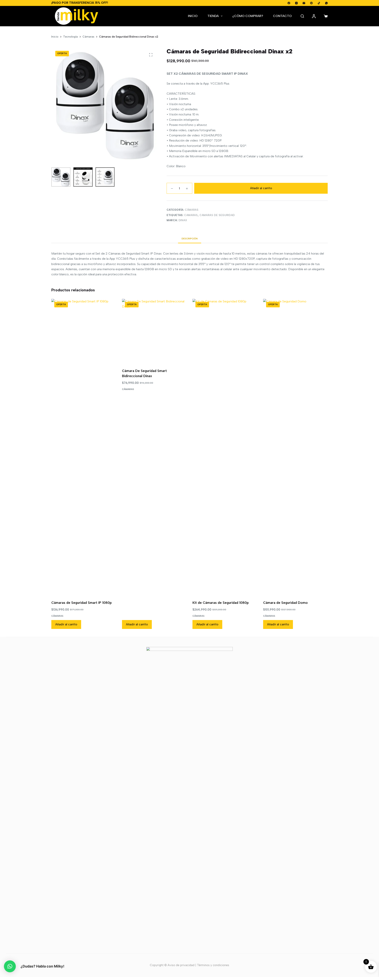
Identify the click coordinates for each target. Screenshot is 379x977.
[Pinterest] (311, 3)
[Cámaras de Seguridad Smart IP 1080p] (83, 447)
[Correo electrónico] (304, 3)
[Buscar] (302, 16)
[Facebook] (289, 3)
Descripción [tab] (190, 238)
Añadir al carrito (261, 188)
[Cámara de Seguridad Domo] (295, 447)
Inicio (193, 16)
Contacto (282, 16)
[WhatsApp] (326, 3)
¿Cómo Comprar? (247, 16)
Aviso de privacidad (181, 965)
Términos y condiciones (213, 965)
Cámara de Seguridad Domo (285, 603)
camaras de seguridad (217, 215)
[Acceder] (314, 16)
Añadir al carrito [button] (66, 624)
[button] (10, 966)
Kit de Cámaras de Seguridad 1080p (220, 603)
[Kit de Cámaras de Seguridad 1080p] (224, 447)
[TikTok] (319, 3)
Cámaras (192, 209)
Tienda (213, 16)
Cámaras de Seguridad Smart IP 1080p (81, 603)
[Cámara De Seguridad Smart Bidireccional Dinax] (154, 331)
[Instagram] (296, 3)
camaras (191, 215)
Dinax (183, 220)
